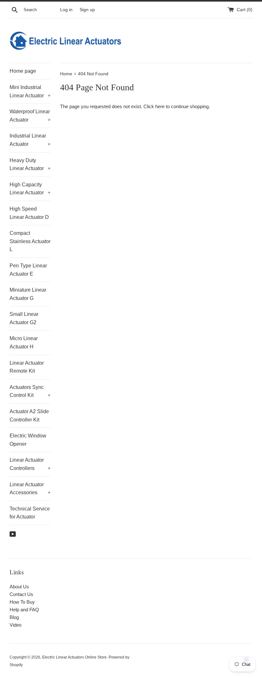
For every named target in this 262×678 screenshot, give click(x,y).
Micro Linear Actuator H (24, 342)
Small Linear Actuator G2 (24, 318)
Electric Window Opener (28, 440)
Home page (23, 71)
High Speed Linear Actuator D (29, 213)
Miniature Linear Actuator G (28, 294)
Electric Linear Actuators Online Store (74, 657)
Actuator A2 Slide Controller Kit (29, 415)
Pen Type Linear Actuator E (28, 270)
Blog (14, 617)
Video (15, 625)
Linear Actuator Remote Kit (27, 367)
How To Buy (22, 602)
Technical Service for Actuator (30, 513)
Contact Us (21, 594)
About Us (19, 586)
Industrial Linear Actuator (30, 140)
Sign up (87, 9)
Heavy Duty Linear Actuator (30, 164)
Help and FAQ (24, 609)
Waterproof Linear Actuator (30, 116)
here (160, 106)
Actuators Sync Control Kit (30, 391)
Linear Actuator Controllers (30, 464)
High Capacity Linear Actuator (30, 189)
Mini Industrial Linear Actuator (30, 91)
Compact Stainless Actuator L (30, 241)
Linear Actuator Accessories (30, 488)
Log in (66, 9)
